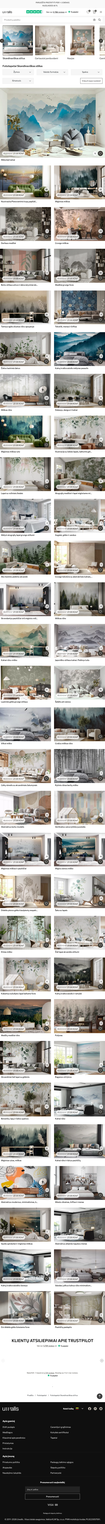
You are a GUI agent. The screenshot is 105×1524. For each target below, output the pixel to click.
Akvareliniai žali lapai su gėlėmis (15, 1077)
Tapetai (53, 1437)
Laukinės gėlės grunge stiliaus (14, 701)
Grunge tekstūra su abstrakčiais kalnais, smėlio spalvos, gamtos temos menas (73, 576)
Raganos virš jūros (63, 1077)
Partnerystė (55, 1473)
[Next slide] (101, 41)
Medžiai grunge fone (64, 285)
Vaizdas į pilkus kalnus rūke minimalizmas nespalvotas (73, 1285)
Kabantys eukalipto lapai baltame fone (18, 993)
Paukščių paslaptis (63, 1327)
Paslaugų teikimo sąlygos (61, 1462)
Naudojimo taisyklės (12, 1473)
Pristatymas (8, 1443)
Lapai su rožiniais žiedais (12, 493)
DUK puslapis (9, 1427)
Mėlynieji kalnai (8, 160)
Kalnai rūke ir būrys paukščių (68, 1160)
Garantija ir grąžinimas (60, 1427)
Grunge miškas (62, 243)
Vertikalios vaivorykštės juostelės (70, 827)
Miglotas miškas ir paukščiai (13, 868)
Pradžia (30, 1395)
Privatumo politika (11, 1462)
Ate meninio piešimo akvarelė (14, 576)
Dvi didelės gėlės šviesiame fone (15, 1327)
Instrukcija (7, 1448)
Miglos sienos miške (64, 868)
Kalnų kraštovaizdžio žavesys (14, 1285)
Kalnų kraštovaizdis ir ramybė (68, 993)
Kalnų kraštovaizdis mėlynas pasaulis (71, 368)
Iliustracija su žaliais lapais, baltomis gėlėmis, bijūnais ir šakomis (73, 451)
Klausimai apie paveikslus (14, 1437)
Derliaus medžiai (8, 243)
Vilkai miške (6, 743)
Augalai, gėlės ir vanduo (65, 535)
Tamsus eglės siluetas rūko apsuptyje (17, 326)
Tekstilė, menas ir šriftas (66, 326)
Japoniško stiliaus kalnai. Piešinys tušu (72, 660)
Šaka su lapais (61, 910)
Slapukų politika (57, 1467)
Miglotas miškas (62, 201)
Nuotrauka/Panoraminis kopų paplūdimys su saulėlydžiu (19, 201)
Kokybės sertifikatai (59, 1432)
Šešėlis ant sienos (63, 701)
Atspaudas (7, 1467)
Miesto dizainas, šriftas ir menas (69, 1202)
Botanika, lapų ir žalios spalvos (15, 1118)
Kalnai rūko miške (9, 660)
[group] (50, 42)
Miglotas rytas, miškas (11, 1160)
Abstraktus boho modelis (12, 827)
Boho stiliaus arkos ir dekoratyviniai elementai (19, 285)
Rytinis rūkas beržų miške (66, 785)
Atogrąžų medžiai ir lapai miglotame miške (73, 493)
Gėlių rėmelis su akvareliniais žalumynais (19, 785)
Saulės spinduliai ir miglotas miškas (17, 1243)
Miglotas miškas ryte (10, 451)
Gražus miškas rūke (64, 743)
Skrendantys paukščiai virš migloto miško (19, 618)
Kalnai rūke (60, 1118)
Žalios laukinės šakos (10, 368)
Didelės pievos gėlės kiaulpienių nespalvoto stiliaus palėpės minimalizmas (19, 910)
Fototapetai (42, 1395)
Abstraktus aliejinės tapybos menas (71, 1243)
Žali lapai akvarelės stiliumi (67, 952)
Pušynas (58, 1035)
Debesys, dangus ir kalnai (66, 410)
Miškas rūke (6, 410)
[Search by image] (94, 20)
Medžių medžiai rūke (10, 1035)
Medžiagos (8, 1432)
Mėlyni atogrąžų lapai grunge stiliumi (17, 535)
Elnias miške (6, 952)
